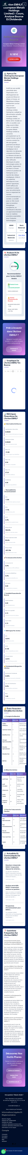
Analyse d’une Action (14, 1076)
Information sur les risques (9, 1127)
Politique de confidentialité (9, 1120)
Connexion (4, 1134)
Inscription (5, 1136)
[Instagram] (13, 1144)
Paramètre (4, 1138)
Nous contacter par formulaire (14, 1109)
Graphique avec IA (14, 1081)
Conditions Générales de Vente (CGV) (11, 1124)
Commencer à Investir (14, 349)
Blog (3, 1139)
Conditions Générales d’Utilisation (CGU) (12, 1125)
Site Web (21, 235)
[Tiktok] (15, 1144)
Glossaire (4, 1141)
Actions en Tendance (14, 1070)
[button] (3, 1151)
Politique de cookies (7, 1122)
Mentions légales (6, 1119)
